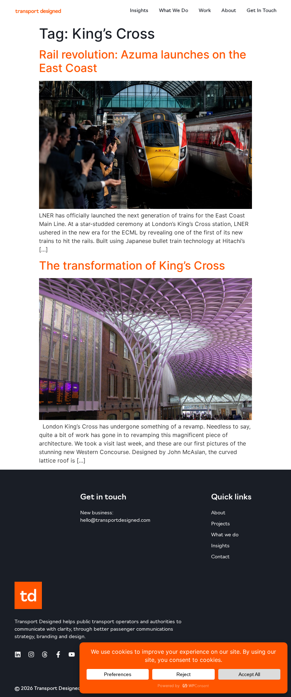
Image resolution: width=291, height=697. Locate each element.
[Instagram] (31, 654)
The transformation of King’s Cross (132, 265)
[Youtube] (71, 654)
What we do (173, 10)
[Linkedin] (18, 654)
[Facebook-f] (58, 654)
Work (205, 10)
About (228, 10)
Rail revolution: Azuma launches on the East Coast (142, 61)
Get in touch (261, 10)
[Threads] (45, 654)
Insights (139, 10)
